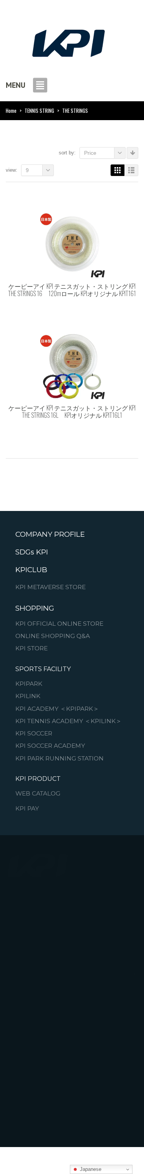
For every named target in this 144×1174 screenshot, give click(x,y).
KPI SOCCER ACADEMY (50, 746)
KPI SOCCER (33, 733)
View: (11, 170)
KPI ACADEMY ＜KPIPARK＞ (57, 708)
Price (90, 153)
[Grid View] (117, 170)
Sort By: (67, 153)
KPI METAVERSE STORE (50, 587)
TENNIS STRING (39, 110)
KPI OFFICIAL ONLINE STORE (59, 623)
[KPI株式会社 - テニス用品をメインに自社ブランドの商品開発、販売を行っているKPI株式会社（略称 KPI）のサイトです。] (68, 41)
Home (11, 110)
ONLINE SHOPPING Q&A (52, 636)
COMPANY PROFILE (50, 534)
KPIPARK (28, 683)
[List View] (131, 170)
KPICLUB (31, 570)
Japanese (89, 1169)
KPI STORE (31, 648)
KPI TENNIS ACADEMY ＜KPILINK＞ (68, 721)
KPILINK (27, 696)
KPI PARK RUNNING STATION (59, 758)
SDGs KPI (31, 552)
